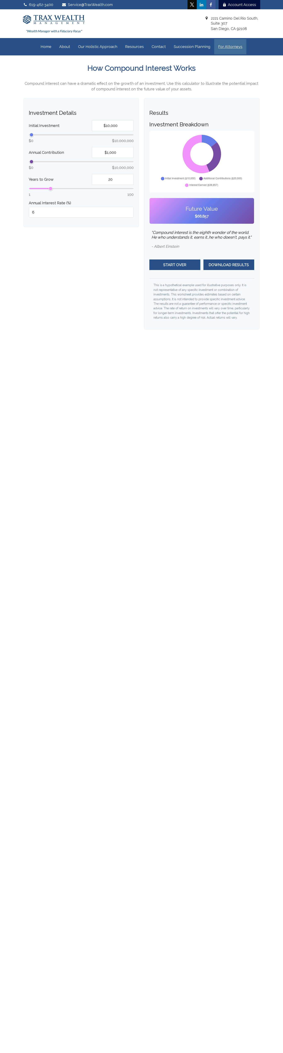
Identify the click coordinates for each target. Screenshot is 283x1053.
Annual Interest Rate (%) (50, 203)
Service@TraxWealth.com (90, 4)
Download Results (229, 265)
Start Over (174, 265)
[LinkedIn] (201, 4)
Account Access (242, 4)
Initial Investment (44, 125)
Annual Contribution (46, 152)
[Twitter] (192, 4)
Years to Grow (41, 179)
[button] (46, 46)
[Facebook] (210, 4)
